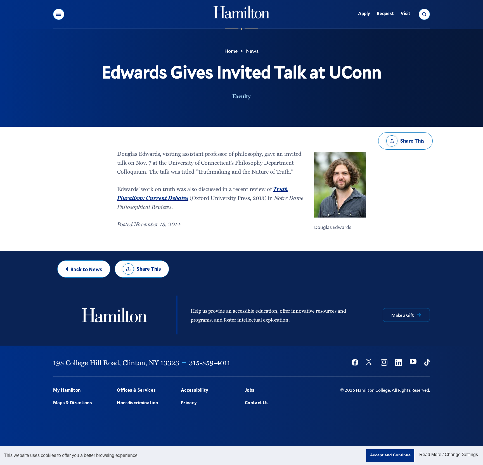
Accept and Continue (390, 455)
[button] (59, 14)
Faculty (241, 96)
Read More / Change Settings (448, 454)
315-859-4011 (209, 362)
